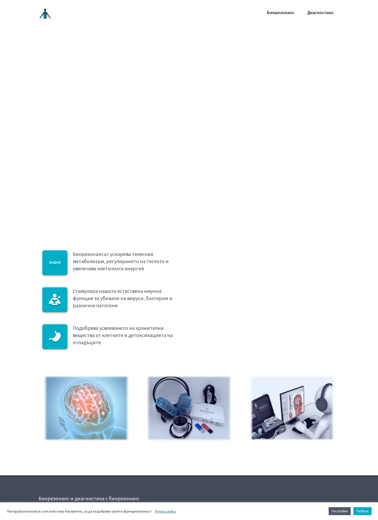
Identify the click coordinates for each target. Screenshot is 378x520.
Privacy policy (165, 511)
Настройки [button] (340, 511)
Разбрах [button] (362, 511)
